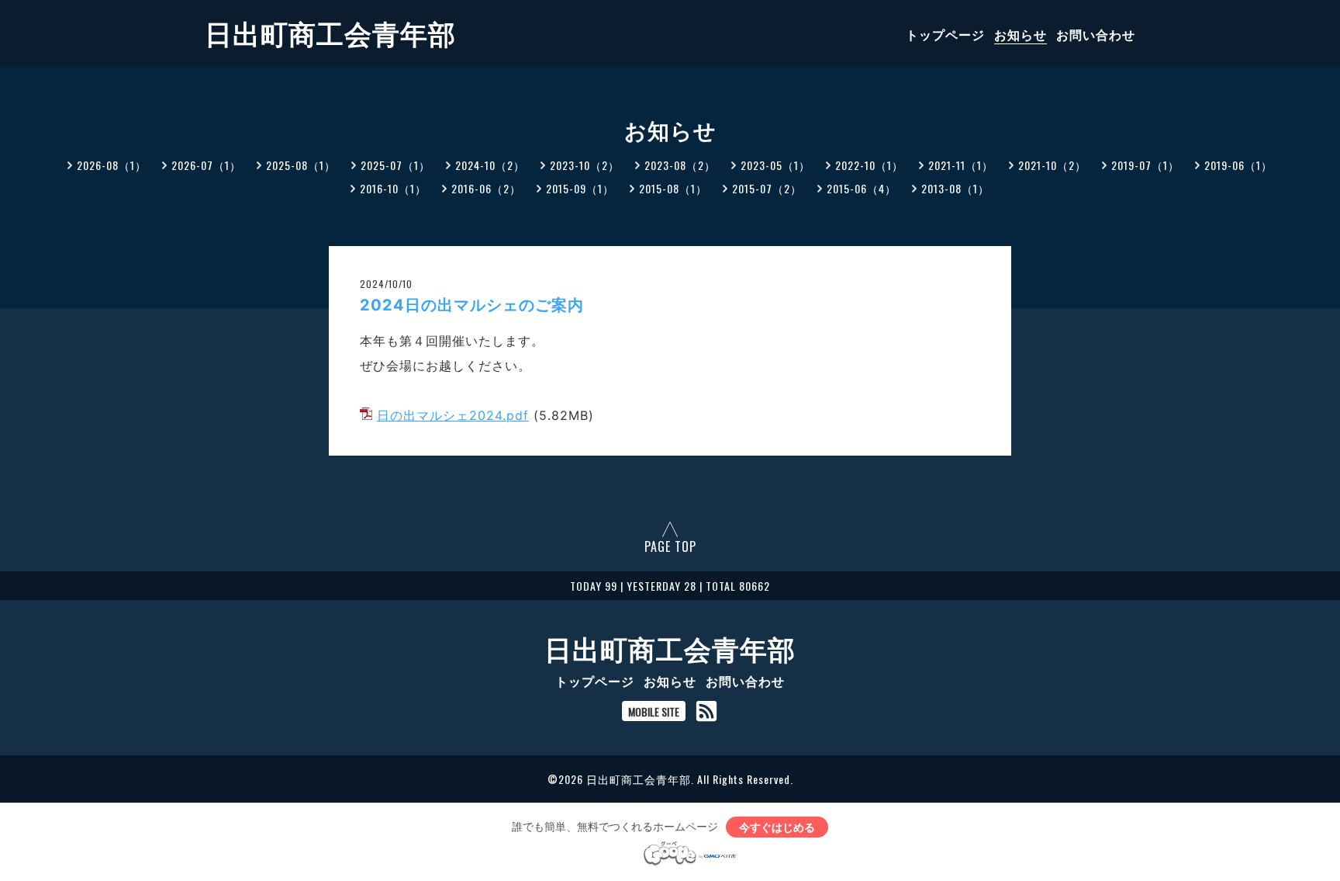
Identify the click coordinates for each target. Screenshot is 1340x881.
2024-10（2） (490, 165)
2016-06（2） (486, 188)
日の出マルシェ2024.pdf (453, 415)
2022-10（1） (869, 165)
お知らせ (1020, 34)
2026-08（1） (112, 165)
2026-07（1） (206, 165)
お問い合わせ (1095, 34)
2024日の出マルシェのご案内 (472, 305)
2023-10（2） (585, 165)
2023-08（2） (680, 165)
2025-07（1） (395, 165)
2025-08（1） (301, 165)
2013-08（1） (955, 188)
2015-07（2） (767, 188)
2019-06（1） (1238, 165)
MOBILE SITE (653, 711)
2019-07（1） (1145, 165)
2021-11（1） (960, 165)
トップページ (945, 34)
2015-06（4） (861, 188)
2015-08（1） (673, 188)
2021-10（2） (1052, 165)
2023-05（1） (775, 165)
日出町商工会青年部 (330, 32)
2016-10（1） (393, 188)
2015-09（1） (580, 188)
